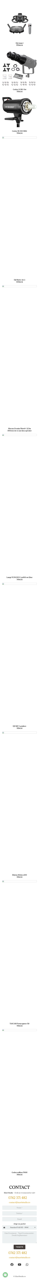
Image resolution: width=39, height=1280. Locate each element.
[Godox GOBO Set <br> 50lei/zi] (19, 71)
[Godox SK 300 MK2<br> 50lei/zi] (19, 114)
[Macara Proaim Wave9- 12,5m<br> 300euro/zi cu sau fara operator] (19, 358)
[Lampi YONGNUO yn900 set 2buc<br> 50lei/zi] (19, 507)
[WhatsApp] (27, 1264)
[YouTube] (19, 1264)
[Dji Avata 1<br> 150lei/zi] (19, 26)
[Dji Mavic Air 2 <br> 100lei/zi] (19, 210)
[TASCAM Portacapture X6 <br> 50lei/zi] (19, 953)
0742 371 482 (18, 1198)
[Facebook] (12, 1264)
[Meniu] (19, 2)
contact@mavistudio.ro (19, 1202)
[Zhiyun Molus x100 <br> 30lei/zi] (19, 805)
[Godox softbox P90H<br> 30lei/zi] (19, 1102)
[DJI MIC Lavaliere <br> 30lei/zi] (19, 656)
